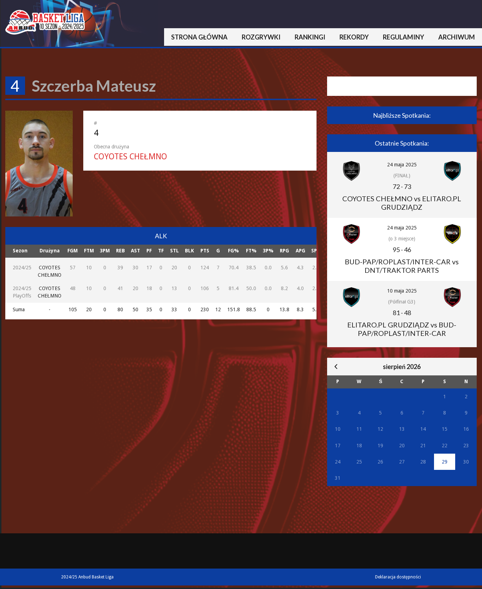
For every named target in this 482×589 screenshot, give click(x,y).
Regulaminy (403, 37)
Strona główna (199, 37)
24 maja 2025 (402, 164)
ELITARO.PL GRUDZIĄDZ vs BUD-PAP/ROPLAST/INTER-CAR (401, 328)
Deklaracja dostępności (398, 577)
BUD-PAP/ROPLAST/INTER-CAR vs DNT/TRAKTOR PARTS (402, 265)
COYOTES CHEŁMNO (130, 156)
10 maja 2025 (402, 291)
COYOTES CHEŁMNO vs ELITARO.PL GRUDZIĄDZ (401, 202)
